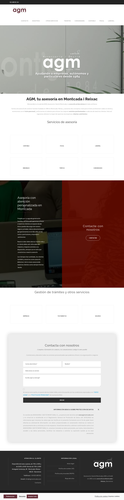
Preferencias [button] (10, 496)
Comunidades (80, 21)
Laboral (111, 21)
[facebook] (110, 2)
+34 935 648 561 (14, 2)
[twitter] (106, 2)
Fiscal (101, 21)
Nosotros (36, 21)
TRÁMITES (67, 21)
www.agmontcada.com (86, 415)
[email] (113, 2)
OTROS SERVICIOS (52, 21)
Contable (92, 21)
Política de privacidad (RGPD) (64, 473)
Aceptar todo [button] (32, 496)
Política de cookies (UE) (66, 468)
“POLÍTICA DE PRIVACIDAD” (40, 395)
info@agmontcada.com (33, 479)
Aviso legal (70, 464)
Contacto (38, 483)
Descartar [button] (22, 496)
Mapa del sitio (69, 478)
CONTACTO (24, 21)
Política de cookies (101, 496)
